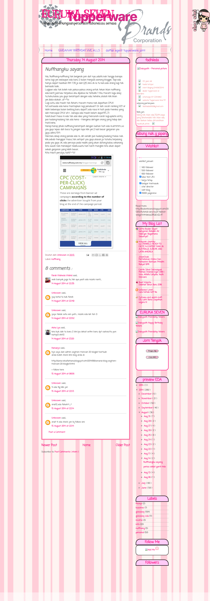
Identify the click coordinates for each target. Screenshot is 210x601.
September (147, 407)
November (147, 398)
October (146, 403)
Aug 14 (147, 458)
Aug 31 (147, 416)
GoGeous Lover (146, 289)
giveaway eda (142, 516)
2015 (141, 385)
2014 (141, 390)
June (144, 487)
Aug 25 (148, 435)
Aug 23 (147, 444)
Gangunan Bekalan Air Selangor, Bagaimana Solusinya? (149, 234)
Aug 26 (148, 430)
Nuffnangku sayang (153, 462)
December (147, 394)
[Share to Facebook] (103, 255)
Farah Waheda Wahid (62, 275)
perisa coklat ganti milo (154, 466)
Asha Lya (56, 327)
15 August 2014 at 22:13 (63, 391)
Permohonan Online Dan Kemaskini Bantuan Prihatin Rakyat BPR (151, 262)
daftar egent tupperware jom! (125, 50)
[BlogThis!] (96, 255)
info (137, 524)
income (139, 520)
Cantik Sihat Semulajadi (150, 269)
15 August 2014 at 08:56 (63, 373)
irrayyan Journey (147, 241)
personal (140, 532)
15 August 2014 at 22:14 (63, 408)
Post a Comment (57, 432)
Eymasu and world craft (150, 297)
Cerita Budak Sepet (148, 229)
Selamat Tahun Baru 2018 (150, 284)
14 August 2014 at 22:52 (63, 318)
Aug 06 (147, 477)
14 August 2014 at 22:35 (63, 283)
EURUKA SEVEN (77, 14)
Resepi (139, 503)
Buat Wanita (145, 282)
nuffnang (55, 259)
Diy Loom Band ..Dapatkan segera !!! (150, 301)
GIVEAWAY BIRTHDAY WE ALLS (79, 50)
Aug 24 (147, 439)
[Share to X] (100, 255)
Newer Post (49, 445)
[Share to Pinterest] (106, 255)
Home (48, 50)
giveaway (140, 511)
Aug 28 (148, 421)
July (144, 483)
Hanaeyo (56, 348)
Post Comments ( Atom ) (67, 451)
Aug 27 (147, 425)
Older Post (123, 445)
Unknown (57, 293)
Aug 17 (147, 453)
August (145, 412)
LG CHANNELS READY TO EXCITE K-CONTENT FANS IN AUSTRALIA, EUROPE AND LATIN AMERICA (151, 248)
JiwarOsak (144, 257)
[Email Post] (87, 255)
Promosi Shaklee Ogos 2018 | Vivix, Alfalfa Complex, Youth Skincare (151, 275)
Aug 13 (147, 472)
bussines (140, 507)
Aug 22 (148, 449)
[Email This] (93, 255)
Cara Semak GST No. (148, 292)
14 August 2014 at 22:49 (63, 301)
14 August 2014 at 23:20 (63, 338)
